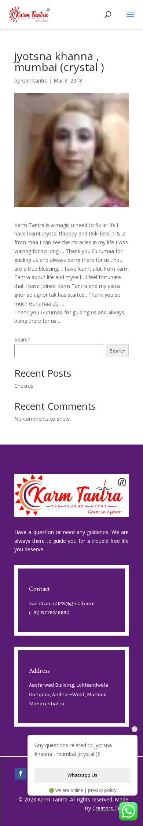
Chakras (23, 385)
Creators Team (110, 808)
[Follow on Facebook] (20, 773)
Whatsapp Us (82, 775)
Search (22, 339)
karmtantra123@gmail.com (62, 603)
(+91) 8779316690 (49, 613)
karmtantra (34, 80)
